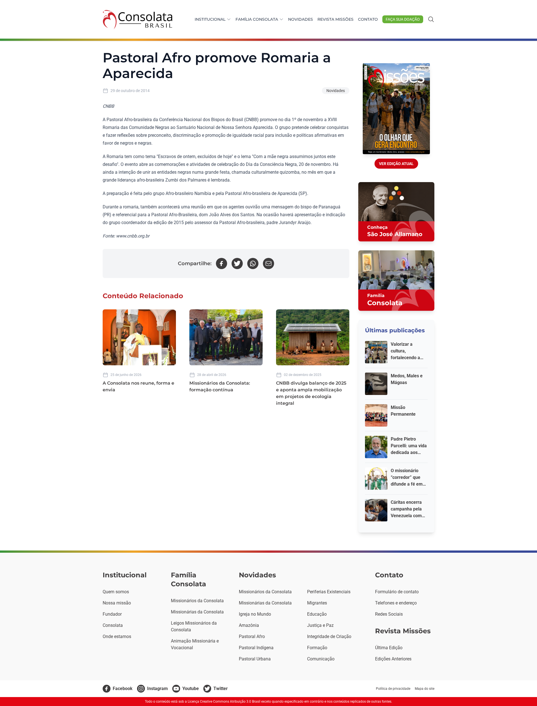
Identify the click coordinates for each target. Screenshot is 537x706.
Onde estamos (117, 636)
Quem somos (116, 591)
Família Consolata (256, 19)
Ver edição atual (396, 163)
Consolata (113, 625)
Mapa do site (424, 689)
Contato (368, 19)
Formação (317, 647)
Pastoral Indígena (256, 647)
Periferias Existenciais (328, 591)
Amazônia (249, 625)
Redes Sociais (389, 614)
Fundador (112, 614)
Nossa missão (117, 603)
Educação (317, 614)
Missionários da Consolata (197, 600)
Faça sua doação (403, 19)
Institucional (210, 19)
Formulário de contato (397, 591)
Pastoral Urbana (255, 659)
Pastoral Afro (252, 636)
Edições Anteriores (393, 659)
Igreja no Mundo (255, 614)
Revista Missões (335, 19)
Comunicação (321, 659)
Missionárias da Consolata (197, 612)
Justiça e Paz (320, 625)
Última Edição (388, 647)
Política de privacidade (393, 689)
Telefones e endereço (396, 603)
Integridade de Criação (329, 636)
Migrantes (317, 603)
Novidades (300, 19)
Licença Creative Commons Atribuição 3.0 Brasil (224, 701)
